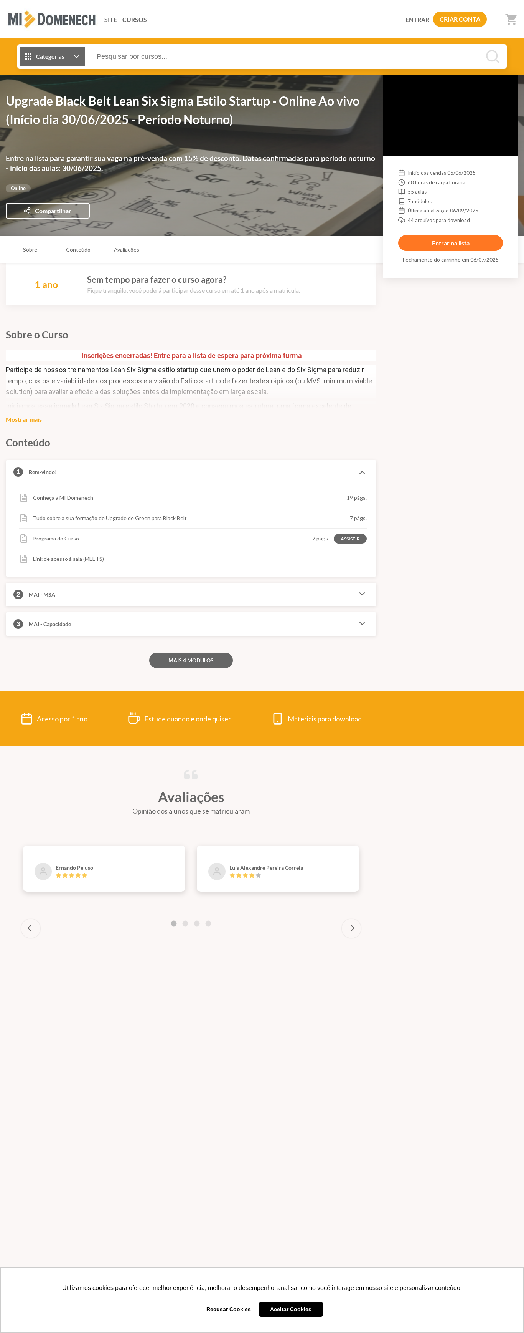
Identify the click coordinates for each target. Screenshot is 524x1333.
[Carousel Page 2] (185, 923)
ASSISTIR (350, 539)
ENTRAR (417, 19)
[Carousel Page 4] (208, 923)
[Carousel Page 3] (197, 923)
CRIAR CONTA (460, 19)
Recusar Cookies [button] (228, 1309)
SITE (110, 19)
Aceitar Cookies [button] (290, 1309)
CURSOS (134, 19)
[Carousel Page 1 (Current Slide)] (174, 923)
